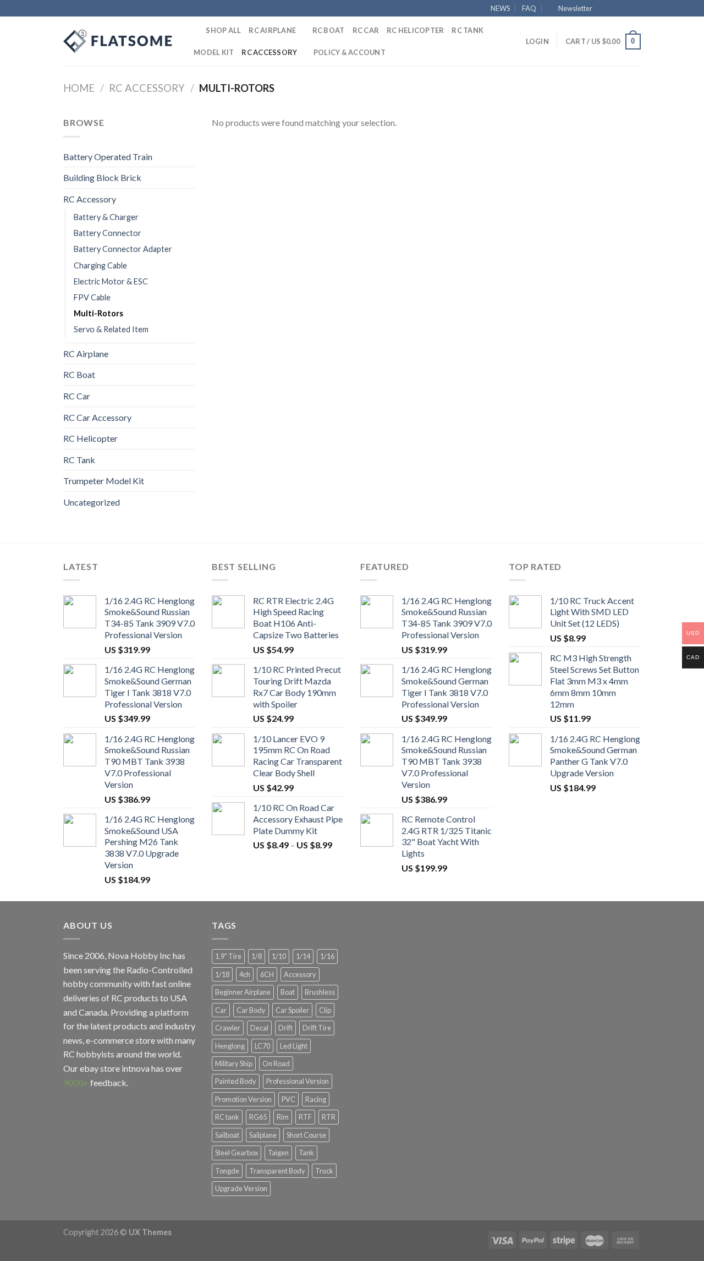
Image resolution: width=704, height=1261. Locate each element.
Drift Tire (316, 1027)
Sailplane (263, 1135)
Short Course (306, 1135)
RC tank (227, 1116)
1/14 (303, 956)
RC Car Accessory (97, 417)
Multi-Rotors (98, 313)
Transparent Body (277, 1170)
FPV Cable (92, 297)
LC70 (262, 1045)
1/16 (327, 956)
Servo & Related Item (111, 329)
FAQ (529, 8)
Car (221, 1010)
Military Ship (233, 1063)
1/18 (222, 974)
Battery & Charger (106, 217)
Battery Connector (107, 233)
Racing (315, 1099)
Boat (287, 992)
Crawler (227, 1027)
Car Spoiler (292, 1010)
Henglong (230, 1045)
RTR (329, 1116)
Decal (259, 1027)
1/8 (256, 956)
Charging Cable (100, 265)
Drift (285, 1027)
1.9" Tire (228, 956)
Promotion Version (243, 1099)
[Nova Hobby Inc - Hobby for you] (118, 41)
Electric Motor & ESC (111, 281)
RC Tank (467, 30)
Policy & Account (350, 52)
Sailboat (227, 1135)
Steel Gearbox (236, 1152)
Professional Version (297, 1081)
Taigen (278, 1152)
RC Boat (328, 30)
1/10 (279, 956)
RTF (305, 1116)
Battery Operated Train (107, 156)
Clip (325, 1010)
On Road (276, 1063)
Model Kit (214, 52)
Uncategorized (91, 502)
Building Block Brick (102, 177)
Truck (324, 1170)
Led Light (293, 1045)
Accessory (300, 974)
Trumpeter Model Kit (103, 480)
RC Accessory (269, 52)
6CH (267, 974)
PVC (288, 1099)
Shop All (223, 30)
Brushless (320, 992)
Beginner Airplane (243, 992)
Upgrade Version (241, 1188)
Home (79, 88)
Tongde (227, 1170)
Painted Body (235, 1081)
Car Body (251, 1010)
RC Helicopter (415, 30)
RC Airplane (272, 30)
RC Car (366, 30)
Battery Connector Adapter (123, 249)
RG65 (258, 1116)
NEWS (500, 8)
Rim (283, 1116)
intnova (136, 1068)
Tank (306, 1152)
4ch (244, 974)
